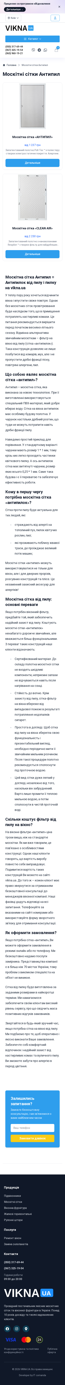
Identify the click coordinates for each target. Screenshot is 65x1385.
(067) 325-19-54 (14, 50)
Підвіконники (12, 1195)
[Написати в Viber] (33, 50)
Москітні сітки (13, 1201)
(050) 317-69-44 (14, 46)
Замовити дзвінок (32, 1138)
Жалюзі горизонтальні (18, 1214)
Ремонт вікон (12, 1238)
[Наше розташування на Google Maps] (26, 1328)
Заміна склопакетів (16, 1244)
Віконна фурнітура (15, 1208)
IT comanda (39, 1375)
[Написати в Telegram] (39, 50)
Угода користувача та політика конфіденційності (21, 1351)
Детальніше (14, 9)
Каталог (33, 38)
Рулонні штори (13, 1220)
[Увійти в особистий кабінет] (55, 18)
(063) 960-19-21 (14, 53)
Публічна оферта (52, 1351)
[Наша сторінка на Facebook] (7, 1328)
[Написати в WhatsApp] (45, 50)
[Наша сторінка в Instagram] (16, 1328)
